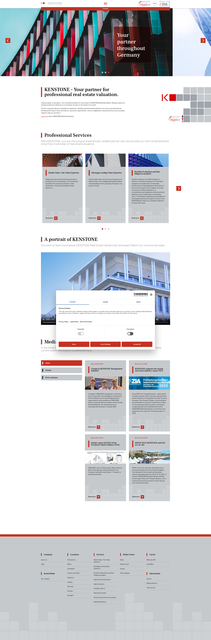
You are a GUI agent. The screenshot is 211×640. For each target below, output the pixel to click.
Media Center (129, 554)
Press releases (125, 573)
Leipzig (69, 582)
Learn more (45, 116)
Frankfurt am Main (73, 573)
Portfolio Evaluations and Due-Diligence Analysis (104, 574)
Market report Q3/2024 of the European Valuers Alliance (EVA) (105, 444)
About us (44, 560)
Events (122, 569)
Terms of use (150, 588)
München (70, 586)
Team (43, 564)
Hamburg (70, 577)
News (122, 560)
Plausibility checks (100, 593)
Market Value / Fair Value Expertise (102, 561)
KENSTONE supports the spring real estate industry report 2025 (149, 370)
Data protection (151, 583)
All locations (71, 560)
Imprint (149, 579)
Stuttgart (70, 595)
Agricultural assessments (102, 579)
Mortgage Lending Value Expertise (102, 567)
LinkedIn (47, 579)
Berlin (69, 564)
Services (100, 554)
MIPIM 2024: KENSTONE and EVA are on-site (150, 444)
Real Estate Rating (100, 602)
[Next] (203, 40)
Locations (74, 554)
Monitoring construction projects (105, 597)
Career (152, 554)
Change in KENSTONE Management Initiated (106, 370)
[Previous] (7, 40)
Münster (70, 591)
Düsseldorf (71, 569)
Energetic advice (99, 588)
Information (154, 573)
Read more (49, 218)
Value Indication (99, 584)
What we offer (151, 560)
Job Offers (150, 564)
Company (48, 554)
